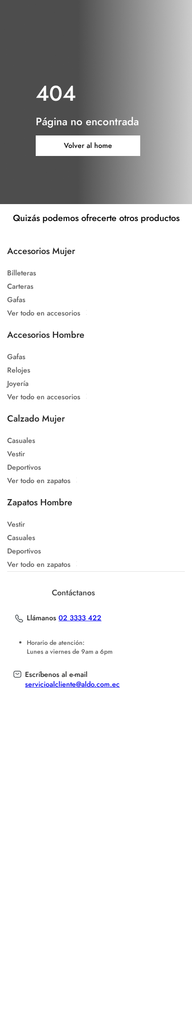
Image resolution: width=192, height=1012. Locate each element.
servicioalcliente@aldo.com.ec (72, 684)
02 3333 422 (79, 618)
